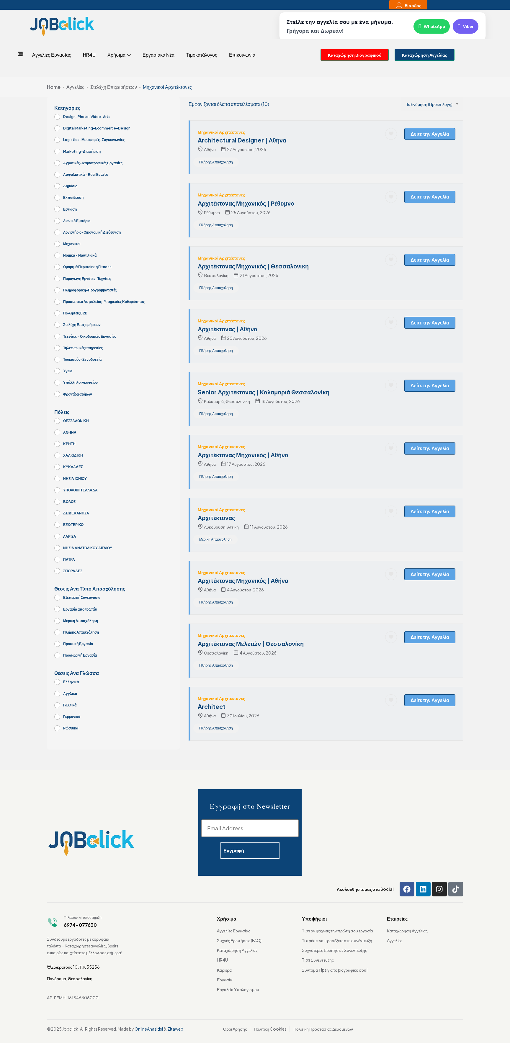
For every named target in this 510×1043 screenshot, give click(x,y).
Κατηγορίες (67, 108)
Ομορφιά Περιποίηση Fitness (87, 267)
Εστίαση (70, 209)
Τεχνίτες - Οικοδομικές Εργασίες (89, 336)
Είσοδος (412, 5)
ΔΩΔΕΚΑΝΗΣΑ (76, 513)
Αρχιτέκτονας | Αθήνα (227, 328)
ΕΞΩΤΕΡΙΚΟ (73, 524)
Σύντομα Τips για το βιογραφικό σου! (334, 970)
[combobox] (432, 104)
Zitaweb (175, 1028)
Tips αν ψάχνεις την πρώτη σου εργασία (337, 930)
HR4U (89, 55)
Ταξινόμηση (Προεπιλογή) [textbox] (429, 104)
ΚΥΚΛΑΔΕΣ (73, 467)
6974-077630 (80, 925)
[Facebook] (407, 889)
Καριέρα (224, 970)
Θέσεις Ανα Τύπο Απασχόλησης (89, 588)
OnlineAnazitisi (149, 1028)
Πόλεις (61, 412)
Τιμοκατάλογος (201, 55)
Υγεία (67, 371)
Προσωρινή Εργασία (80, 655)
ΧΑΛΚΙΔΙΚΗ (73, 455)
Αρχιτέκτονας (216, 517)
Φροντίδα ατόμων (77, 394)
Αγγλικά (70, 693)
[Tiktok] (455, 889)
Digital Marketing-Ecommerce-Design (96, 128)
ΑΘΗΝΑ (69, 432)
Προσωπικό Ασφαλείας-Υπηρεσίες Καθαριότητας (104, 301)
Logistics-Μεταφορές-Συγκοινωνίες (94, 139)
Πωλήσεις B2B (75, 313)
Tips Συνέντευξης (318, 959)
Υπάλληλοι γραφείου (80, 382)
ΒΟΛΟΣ (69, 501)
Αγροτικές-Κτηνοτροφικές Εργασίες (92, 163)
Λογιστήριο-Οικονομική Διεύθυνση (92, 232)
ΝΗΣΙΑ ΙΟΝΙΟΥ (75, 478)
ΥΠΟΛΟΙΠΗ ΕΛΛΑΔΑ (80, 490)
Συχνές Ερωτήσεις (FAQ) (239, 940)
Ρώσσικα (70, 728)
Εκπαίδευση (73, 197)
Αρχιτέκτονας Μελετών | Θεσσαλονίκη (251, 643)
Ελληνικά (71, 682)
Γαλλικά (69, 705)
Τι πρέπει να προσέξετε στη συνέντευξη (337, 940)
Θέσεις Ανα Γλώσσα (76, 673)
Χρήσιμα (116, 55)
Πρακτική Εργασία (78, 644)
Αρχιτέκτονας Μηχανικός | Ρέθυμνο (246, 203)
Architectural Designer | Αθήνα (242, 140)
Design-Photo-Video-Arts (86, 116)
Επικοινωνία (242, 55)
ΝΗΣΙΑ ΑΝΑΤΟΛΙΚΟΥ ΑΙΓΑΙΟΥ (87, 548)
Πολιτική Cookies (270, 1028)
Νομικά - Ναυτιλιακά (80, 255)
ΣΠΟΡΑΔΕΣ (72, 571)
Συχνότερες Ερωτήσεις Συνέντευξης (334, 950)
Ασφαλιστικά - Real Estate (85, 174)
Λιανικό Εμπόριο (76, 221)
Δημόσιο (70, 186)
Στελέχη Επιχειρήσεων (113, 87)
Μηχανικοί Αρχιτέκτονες (221, 132)
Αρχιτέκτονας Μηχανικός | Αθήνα (243, 454)
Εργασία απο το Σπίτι (80, 609)
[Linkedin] (423, 889)
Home (54, 87)
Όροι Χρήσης (235, 1028)
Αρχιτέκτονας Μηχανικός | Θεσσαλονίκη (253, 266)
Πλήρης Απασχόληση (81, 632)
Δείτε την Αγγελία (430, 134)
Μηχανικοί (71, 244)
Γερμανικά (71, 716)
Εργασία (224, 979)
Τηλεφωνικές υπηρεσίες (83, 348)
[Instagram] (439, 889)
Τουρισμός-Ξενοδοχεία (82, 359)
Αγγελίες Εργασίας (51, 55)
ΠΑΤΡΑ (69, 559)
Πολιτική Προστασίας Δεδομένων (323, 1028)
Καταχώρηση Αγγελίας (237, 950)
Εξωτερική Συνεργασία (81, 597)
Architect (211, 706)
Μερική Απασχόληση (80, 621)
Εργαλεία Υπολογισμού (238, 989)
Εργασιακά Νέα (158, 55)
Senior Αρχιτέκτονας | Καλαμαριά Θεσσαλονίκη (263, 392)
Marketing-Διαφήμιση (82, 151)
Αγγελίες (75, 87)
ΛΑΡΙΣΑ (69, 536)
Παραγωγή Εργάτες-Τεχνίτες (87, 278)
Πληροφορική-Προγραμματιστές (90, 290)
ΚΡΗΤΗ (69, 444)
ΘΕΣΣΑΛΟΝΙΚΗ (76, 421)
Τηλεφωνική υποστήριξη (83, 917)
